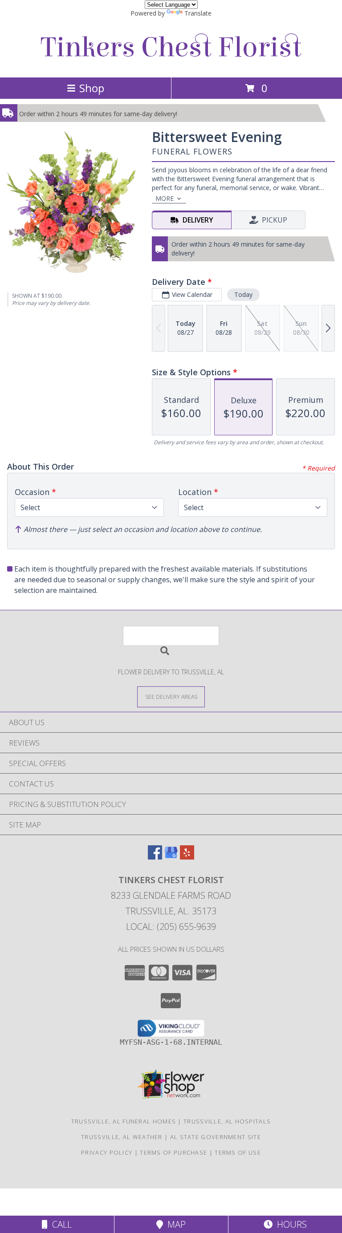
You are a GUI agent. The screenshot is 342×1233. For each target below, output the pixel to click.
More (164, 198)
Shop (91, 88)
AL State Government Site (215, 1137)
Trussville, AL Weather (122, 1137)
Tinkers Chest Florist (171, 47)
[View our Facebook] (155, 857)
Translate (198, 13)
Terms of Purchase (173, 1152)
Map (174, 1224)
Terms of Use (238, 1152)
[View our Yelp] (187, 857)
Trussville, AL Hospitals (227, 1121)
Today (243, 294)
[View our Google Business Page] (171, 857)
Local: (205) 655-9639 (171, 927)
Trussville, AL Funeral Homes (123, 1121)
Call (60, 1224)
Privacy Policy (106, 1152)
